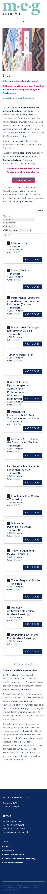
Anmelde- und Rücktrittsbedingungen (20, 858)
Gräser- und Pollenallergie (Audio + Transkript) (20, 526)
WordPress (17, 890)
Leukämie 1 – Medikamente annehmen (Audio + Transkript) (23, 469)
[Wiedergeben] (9, 243)
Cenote (25, 888)
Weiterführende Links (13, 863)
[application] (9, 243)
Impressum (9, 850)
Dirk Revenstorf (16, 249)
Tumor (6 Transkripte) (20, 354)
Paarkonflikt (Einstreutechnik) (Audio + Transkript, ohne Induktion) (23, 415)
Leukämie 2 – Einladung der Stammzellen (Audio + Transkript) (23, 442)
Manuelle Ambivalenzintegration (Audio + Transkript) (20, 611)
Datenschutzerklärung (14, 854)
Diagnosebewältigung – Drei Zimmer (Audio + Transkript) (23, 331)
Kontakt (7, 846)
